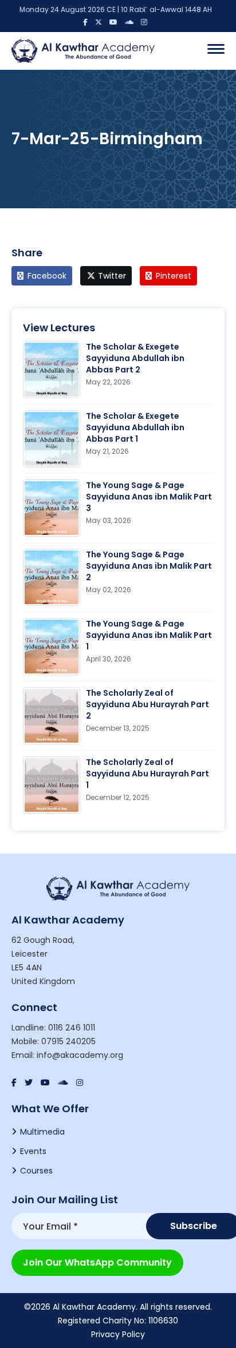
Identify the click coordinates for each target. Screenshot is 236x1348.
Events (33, 1151)
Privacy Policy (118, 1334)
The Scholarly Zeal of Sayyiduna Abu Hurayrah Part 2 (147, 704)
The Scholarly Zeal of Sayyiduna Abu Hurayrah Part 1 (147, 773)
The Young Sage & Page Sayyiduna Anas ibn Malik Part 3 (149, 496)
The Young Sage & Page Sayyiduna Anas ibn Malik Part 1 (149, 635)
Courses (36, 1170)
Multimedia (42, 1131)
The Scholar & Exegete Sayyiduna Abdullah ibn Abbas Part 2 (135, 358)
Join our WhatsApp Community (97, 1262)
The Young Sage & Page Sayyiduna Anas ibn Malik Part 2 (149, 566)
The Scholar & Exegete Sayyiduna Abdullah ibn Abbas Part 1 (135, 427)
